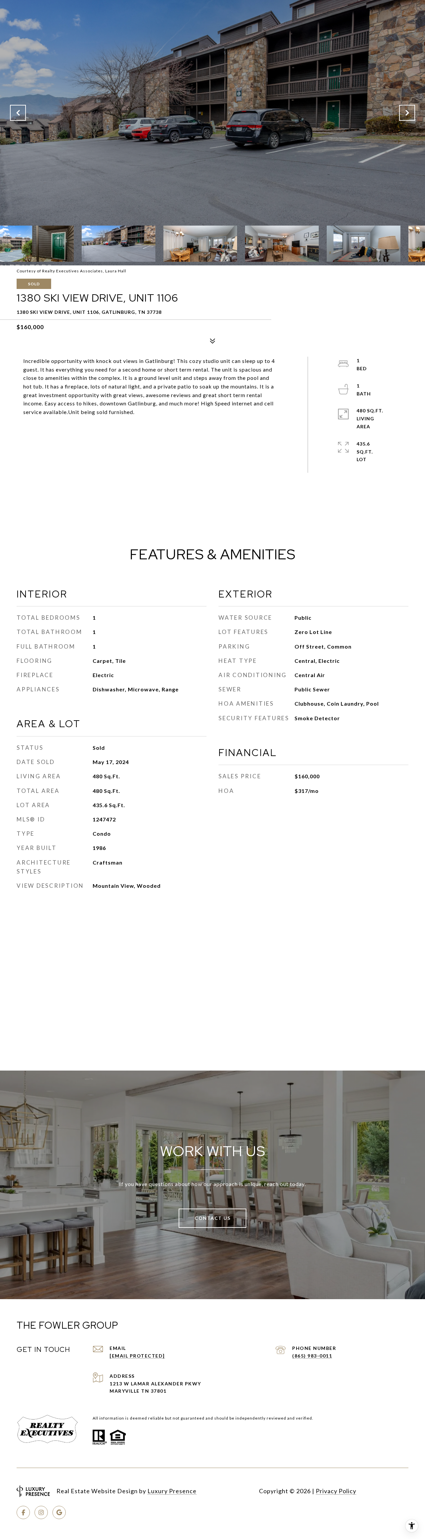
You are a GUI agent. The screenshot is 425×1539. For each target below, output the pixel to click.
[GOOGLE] (59, 1512)
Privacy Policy (336, 1491)
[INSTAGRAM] (41, 1512)
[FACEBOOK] (23, 1512)
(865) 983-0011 (312, 1356)
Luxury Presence (172, 1491)
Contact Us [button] (212, 1218)
